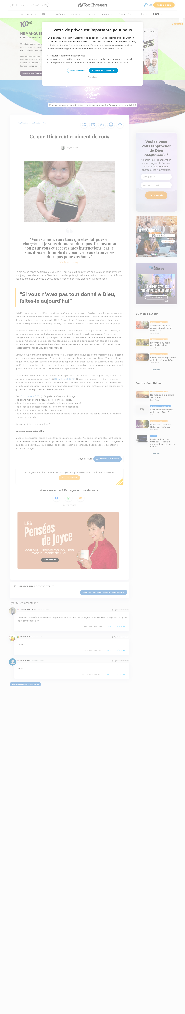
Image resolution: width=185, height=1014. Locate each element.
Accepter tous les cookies (103, 70)
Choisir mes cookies (77, 70)
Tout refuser (92, 77)
